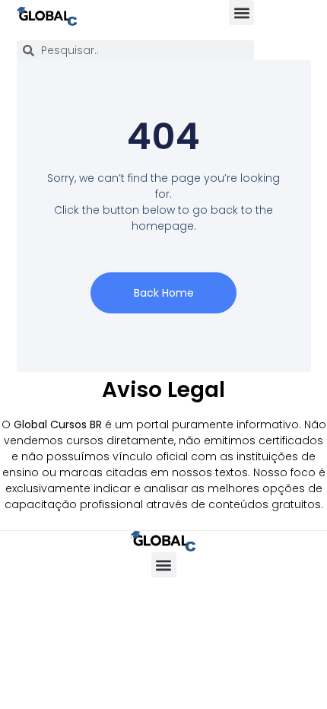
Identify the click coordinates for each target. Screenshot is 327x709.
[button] (241, 12)
